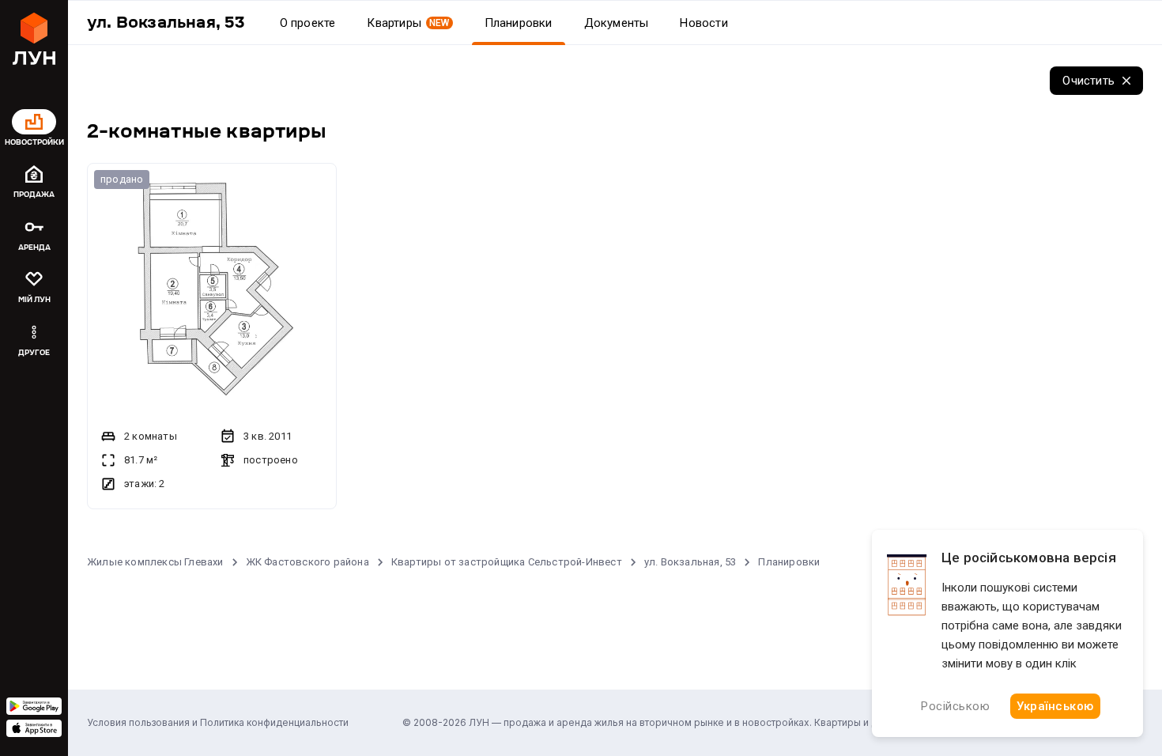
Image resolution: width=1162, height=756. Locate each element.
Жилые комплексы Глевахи (155, 562)
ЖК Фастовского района (307, 562)
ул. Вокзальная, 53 (690, 562)
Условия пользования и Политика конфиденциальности (218, 722)
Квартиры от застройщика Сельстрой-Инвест (506, 562)
